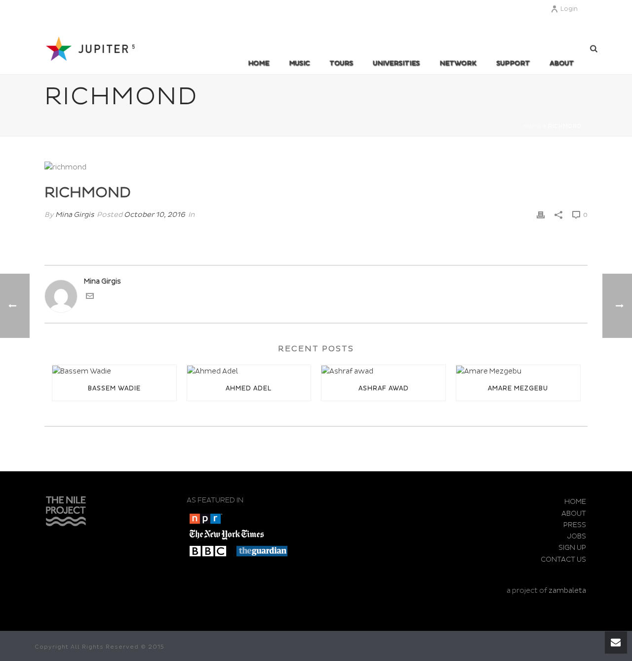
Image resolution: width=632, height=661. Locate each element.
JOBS (576, 536)
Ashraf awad (383, 388)
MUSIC (299, 63)
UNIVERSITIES (396, 63)
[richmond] (316, 167)
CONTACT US (563, 559)
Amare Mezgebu (518, 388)
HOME (575, 501)
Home (258, 63)
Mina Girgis (74, 214)
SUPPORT (513, 63)
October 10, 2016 (154, 214)
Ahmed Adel (249, 388)
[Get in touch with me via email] (90, 297)
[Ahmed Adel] (249, 371)
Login (569, 9)
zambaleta (567, 590)
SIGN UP (572, 547)
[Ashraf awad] (383, 371)
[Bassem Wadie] (114, 371)
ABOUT (562, 63)
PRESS (574, 525)
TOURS (341, 63)
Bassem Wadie (114, 388)
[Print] (541, 214)
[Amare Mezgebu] (518, 371)
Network (457, 63)
